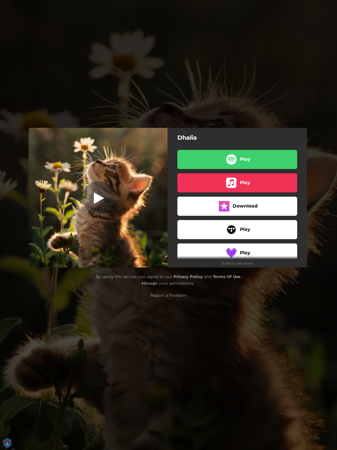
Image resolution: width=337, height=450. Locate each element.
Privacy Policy (188, 276)
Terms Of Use (227, 276)
